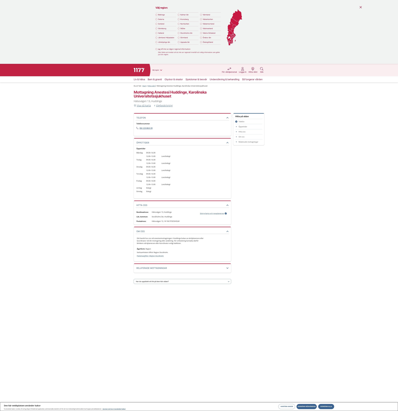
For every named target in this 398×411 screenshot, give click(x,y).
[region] (199, 406)
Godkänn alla (326, 406)
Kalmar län (184, 15)
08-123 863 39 (146, 128)
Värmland (206, 15)
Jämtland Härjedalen (166, 38)
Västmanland (208, 28)
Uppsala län (185, 42)
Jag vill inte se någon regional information (174, 49)
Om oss (242, 137)
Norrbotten (184, 24)
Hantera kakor (287, 406)
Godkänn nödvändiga (307, 406)
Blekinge (161, 15)
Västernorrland (208, 24)
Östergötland (208, 42)
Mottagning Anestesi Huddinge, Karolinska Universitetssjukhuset (182, 86)
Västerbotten (208, 19)
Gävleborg (162, 28)
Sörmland (184, 38)
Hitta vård (151, 86)
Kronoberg (184, 19)
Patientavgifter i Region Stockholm (150, 256)
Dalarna (161, 19)
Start (144, 86)
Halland (161, 33)
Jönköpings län (164, 42)
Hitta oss (242, 132)
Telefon (241, 121)
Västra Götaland (209, 33)
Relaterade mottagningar (248, 142)
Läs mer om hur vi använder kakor (114, 409)
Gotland (161, 24)
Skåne (182, 28)
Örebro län (207, 38)
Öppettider (243, 127)
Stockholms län (186, 33)
